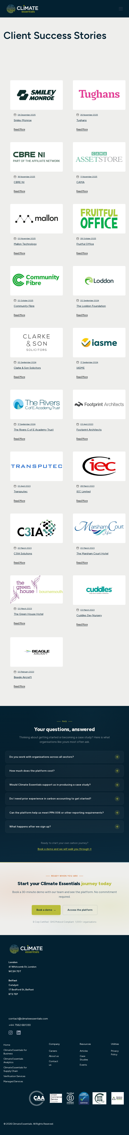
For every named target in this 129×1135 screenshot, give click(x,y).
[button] (120, 9)
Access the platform (80, 909)
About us (54, 1056)
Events (83, 1064)
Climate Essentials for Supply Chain (15, 1069)
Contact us (53, 1063)
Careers (53, 1051)
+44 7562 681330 (20, 1025)
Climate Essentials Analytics (13, 1060)
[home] (23, 9)
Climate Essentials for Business (15, 1052)
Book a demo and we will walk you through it (65, 849)
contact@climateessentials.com (28, 1018)
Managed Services (13, 1081)
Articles (84, 1051)
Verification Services (14, 1076)
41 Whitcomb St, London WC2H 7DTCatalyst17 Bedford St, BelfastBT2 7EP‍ (22, 978)
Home (7, 1044)
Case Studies (84, 1058)
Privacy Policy (115, 1053)
